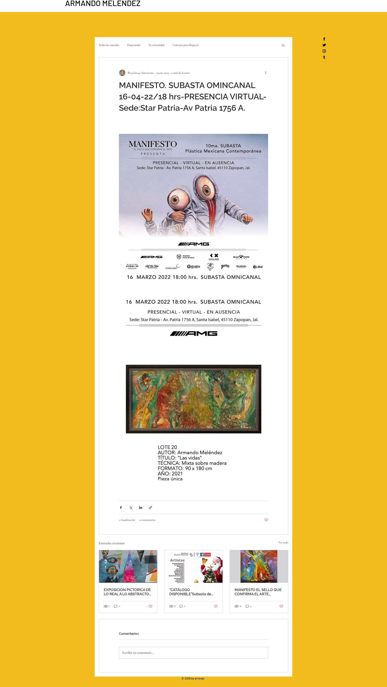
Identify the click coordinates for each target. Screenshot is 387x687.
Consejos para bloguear (186, 45)
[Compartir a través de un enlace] (150, 507)
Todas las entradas (109, 45)
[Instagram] (324, 51)
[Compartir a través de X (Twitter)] (131, 507)
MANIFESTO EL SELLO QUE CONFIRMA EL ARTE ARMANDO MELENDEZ (258, 592)
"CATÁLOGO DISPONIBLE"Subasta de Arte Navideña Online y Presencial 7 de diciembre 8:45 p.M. (191, 592)
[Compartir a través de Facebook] (121, 507)
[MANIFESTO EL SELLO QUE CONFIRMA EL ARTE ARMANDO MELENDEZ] (259, 566)
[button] (324, 21)
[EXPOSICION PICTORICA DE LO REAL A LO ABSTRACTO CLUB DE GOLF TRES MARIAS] (128, 566)
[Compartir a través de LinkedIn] (141, 507)
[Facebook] (324, 39)
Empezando (133, 45)
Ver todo (283, 542)
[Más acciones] (265, 72)
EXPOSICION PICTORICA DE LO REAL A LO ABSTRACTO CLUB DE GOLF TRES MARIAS (127, 592)
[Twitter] (324, 45)
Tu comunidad (156, 45)
